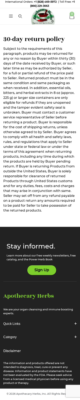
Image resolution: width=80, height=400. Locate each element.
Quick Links (11, 323)
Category (10, 337)
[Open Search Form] (20, 16)
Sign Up (41, 270)
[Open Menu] (11, 16)
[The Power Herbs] (43, 16)
